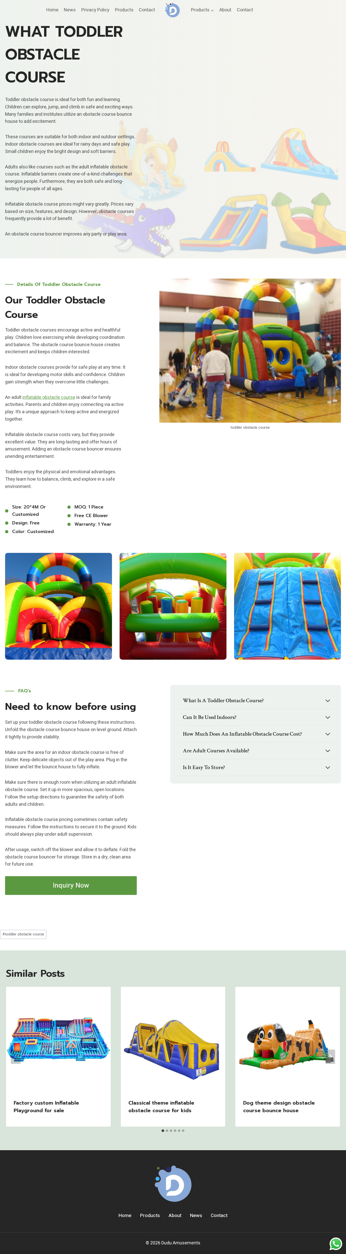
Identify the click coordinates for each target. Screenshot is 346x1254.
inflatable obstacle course (49, 397)
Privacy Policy (95, 10)
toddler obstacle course (23, 934)
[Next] (330, 1056)
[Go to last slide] (16, 1056)
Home (52, 10)
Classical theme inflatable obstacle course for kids (161, 1106)
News (70, 10)
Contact (147, 10)
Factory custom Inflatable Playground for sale (46, 1106)
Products (124, 10)
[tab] (163, 1130)
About (225, 10)
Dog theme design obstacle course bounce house (279, 1106)
